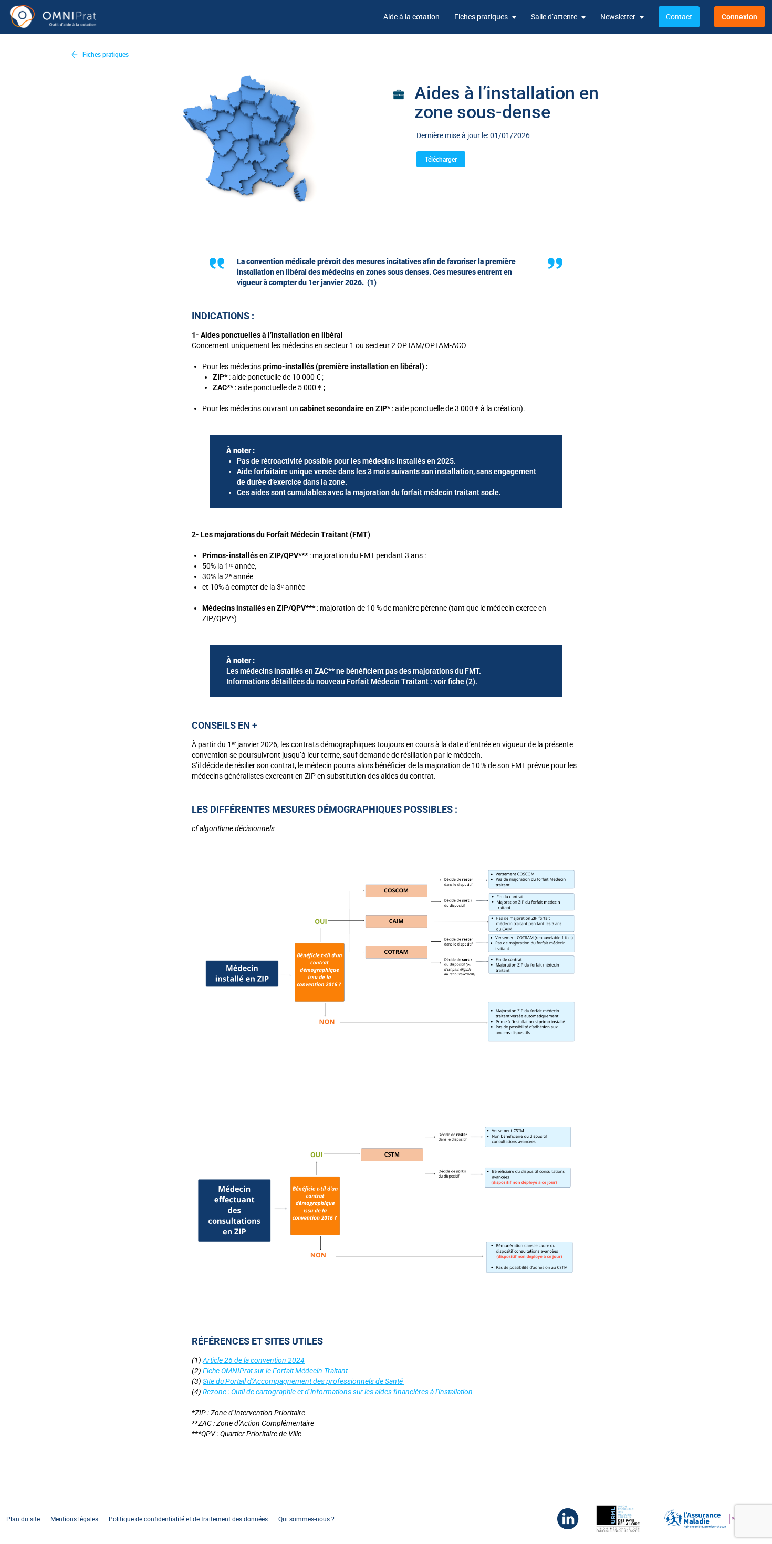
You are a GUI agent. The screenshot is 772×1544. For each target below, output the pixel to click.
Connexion (739, 17)
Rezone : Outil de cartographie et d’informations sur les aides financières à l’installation (338, 1392)
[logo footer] (563, 1519)
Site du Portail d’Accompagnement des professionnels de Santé (303, 1381)
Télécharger (441, 159)
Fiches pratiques (481, 17)
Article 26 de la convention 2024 (254, 1360)
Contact (679, 17)
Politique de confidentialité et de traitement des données (188, 1519)
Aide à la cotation (411, 17)
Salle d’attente (554, 17)
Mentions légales (74, 1519)
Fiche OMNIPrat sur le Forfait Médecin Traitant (275, 1371)
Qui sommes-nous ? (306, 1519)
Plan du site (23, 1519)
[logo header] (61, 16)
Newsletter (617, 17)
